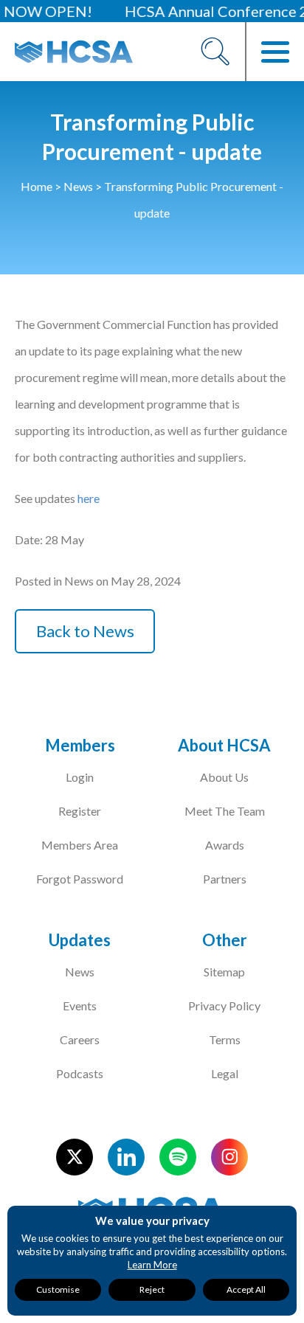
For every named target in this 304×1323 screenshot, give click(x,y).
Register (79, 811)
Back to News (85, 631)
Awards (224, 845)
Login (80, 777)
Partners (224, 879)
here (88, 498)
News (78, 186)
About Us (224, 777)
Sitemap (224, 972)
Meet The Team (224, 811)
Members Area (79, 845)
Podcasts (79, 1073)
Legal (224, 1073)
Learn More (152, 1265)
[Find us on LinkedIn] (126, 1157)
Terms (225, 1039)
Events (80, 1006)
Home (36, 186)
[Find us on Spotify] (177, 1157)
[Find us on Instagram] (229, 1157)
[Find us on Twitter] (74, 1157)
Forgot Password (79, 879)
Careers (80, 1039)
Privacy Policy (224, 1006)
